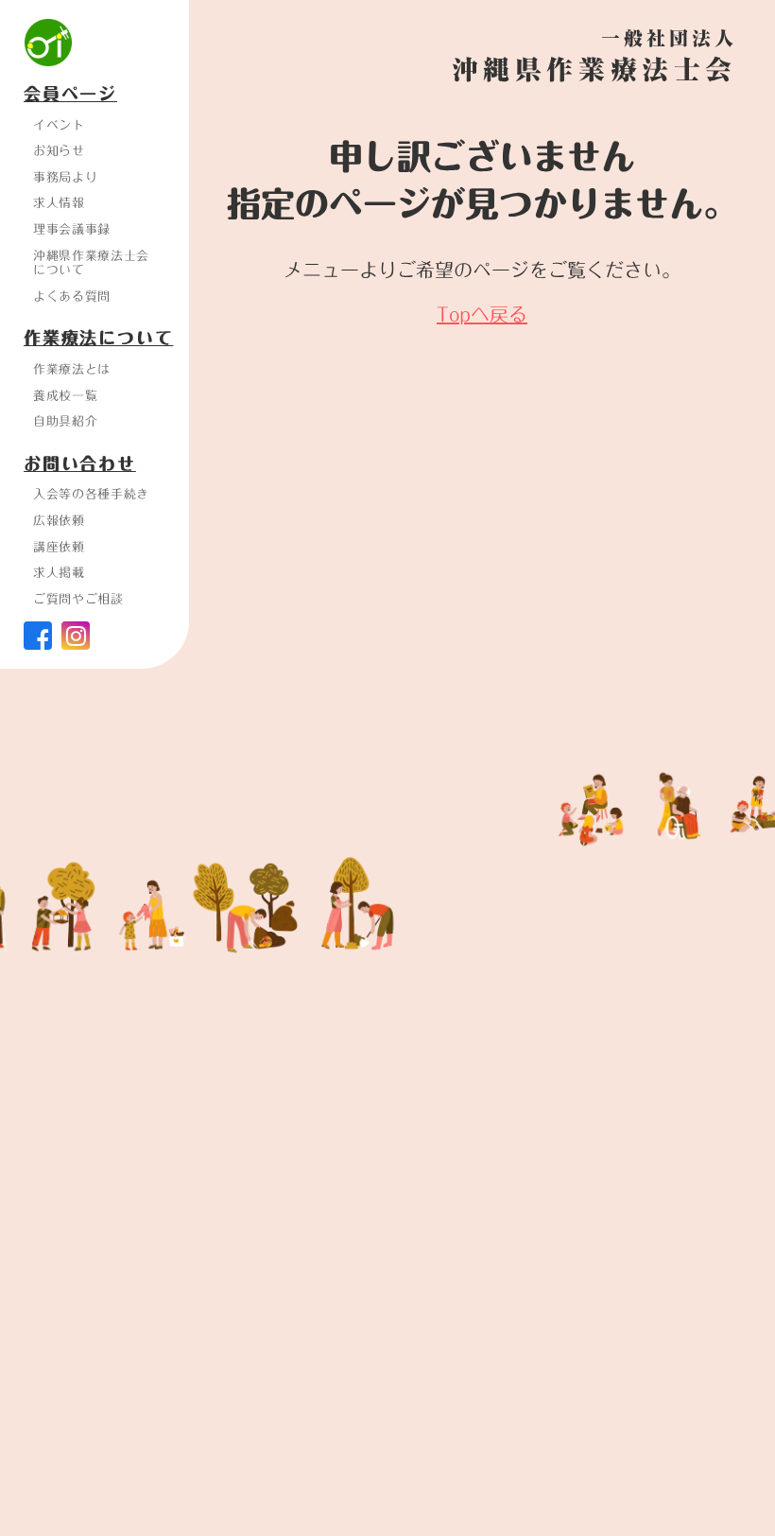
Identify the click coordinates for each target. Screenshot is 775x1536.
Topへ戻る (482, 314)
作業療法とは (72, 369)
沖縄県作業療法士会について (91, 263)
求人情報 (59, 202)
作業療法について (98, 338)
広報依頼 (59, 520)
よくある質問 (72, 296)
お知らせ (59, 150)
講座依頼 (59, 546)
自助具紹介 (65, 421)
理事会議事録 (72, 229)
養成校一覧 (65, 395)
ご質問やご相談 (78, 598)
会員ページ (70, 94)
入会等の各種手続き (91, 493)
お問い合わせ (80, 464)
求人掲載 (59, 572)
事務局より (65, 177)
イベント (59, 125)
